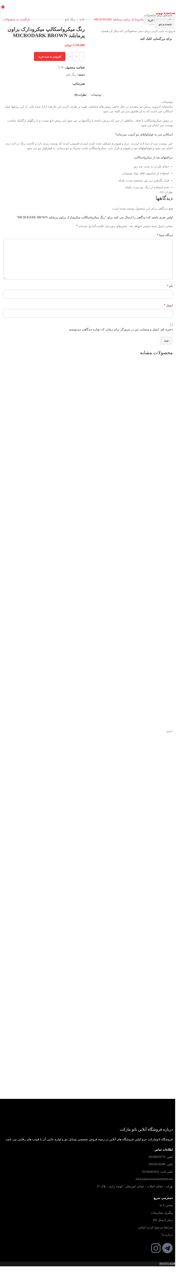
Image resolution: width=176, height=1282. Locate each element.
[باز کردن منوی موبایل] (171, 6)
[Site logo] (88, 6)
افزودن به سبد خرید (49, 56)
